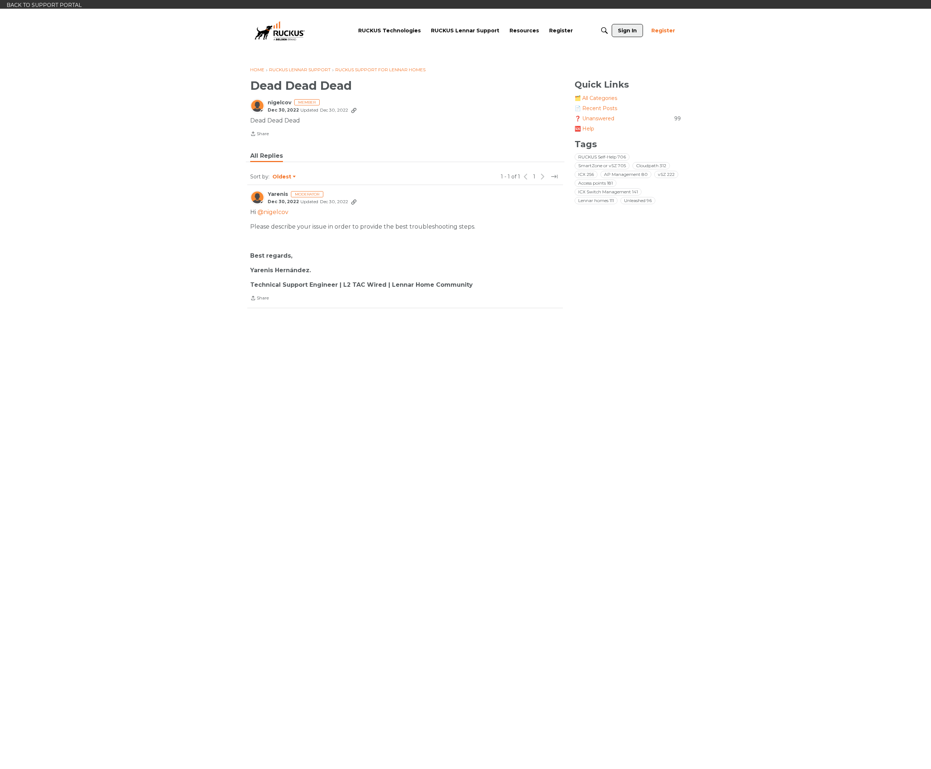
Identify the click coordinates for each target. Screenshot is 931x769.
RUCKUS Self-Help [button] (602, 157)
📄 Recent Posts (596, 108)
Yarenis (278, 194)
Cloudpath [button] (651, 165)
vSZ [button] (666, 174)
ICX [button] (586, 174)
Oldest (282, 177)
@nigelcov (272, 212)
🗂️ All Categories (596, 98)
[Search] (604, 30)
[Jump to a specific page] (554, 176)
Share (259, 134)
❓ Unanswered (628, 118)
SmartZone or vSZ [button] (602, 165)
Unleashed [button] (638, 200)
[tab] (266, 156)
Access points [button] (595, 183)
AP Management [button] (626, 174)
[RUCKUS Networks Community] (279, 30)
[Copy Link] (353, 110)
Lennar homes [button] (596, 200)
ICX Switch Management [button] (608, 191)
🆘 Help (584, 128)
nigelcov (279, 103)
